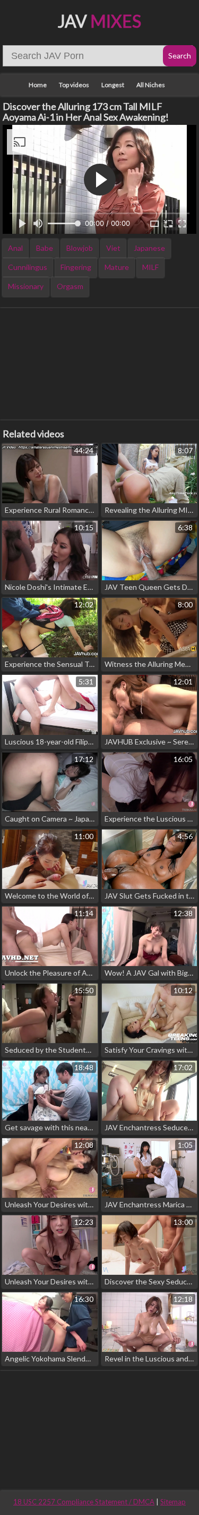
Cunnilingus (27, 267)
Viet (113, 247)
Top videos (74, 85)
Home (38, 85)
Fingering (75, 267)
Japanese (149, 247)
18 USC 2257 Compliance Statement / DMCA (83, 1501)
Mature (117, 267)
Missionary (26, 286)
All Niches (150, 85)
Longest (112, 85)
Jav (99, 21)
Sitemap (173, 1501)
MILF (150, 267)
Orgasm (70, 286)
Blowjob (79, 247)
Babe (44, 247)
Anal (15, 247)
